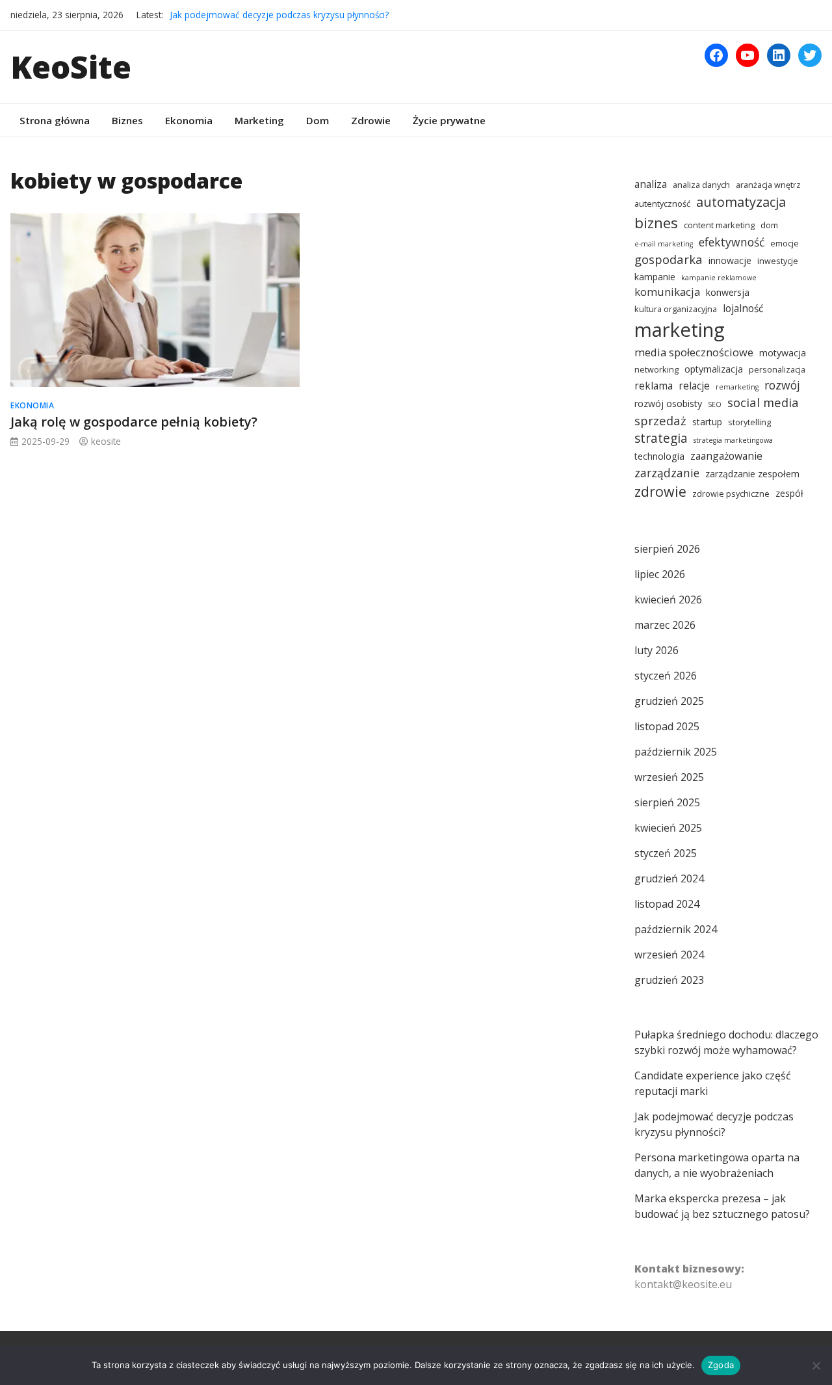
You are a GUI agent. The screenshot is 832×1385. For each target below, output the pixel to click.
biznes (656, 223)
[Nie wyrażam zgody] (815, 1365)
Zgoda (721, 1365)
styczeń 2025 (665, 853)
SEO (715, 404)
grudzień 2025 (669, 701)
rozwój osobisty (668, 403)
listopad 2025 (666, 726)
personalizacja (777, 369)
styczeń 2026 (665, 675)
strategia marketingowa (733, 440)
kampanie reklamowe (719, 277)
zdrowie (660, 491)
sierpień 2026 (667, 549)
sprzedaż (660, 420)
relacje (694, 385)
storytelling (749, 422)
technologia (659, 456)
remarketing (737, 386)
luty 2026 (656, 650)
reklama (653, 385)
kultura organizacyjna (675, 309)
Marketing (259, 120)
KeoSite (70, 67)
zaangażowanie (726, 456)
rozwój (782, 385)
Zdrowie (371, 120)
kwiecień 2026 (668, 599)
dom (769, 225)
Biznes (127, 120)
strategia (661, 438)
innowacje (729, 260)
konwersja (727, 292)
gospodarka (668, 259)
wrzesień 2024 (669, 954)
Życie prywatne (449, 120)
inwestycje (777, 261)
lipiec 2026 (659, 574)
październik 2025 (675, 752)
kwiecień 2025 (668, 828)
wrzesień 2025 (669, 777)
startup (707, 421)
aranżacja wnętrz (768, 185)
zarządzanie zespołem (752, 474)
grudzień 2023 (669, 980)
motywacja (782, 353)
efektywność (731, 242)
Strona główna (55, 120)
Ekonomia (189, 120)
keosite (106, 441)
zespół (789, 493)
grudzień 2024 (669, 878)
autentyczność (662, 203)
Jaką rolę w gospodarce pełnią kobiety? (133, 421)
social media (763, 402)
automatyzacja (741, 202)
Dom (317, 120)
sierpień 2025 (667, 802)
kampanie (654, 276)
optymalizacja (713, 369)
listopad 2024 (666, 904)
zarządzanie (666, 473)
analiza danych (701, 185)
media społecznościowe (693, 352)
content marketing (719, 225)
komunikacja (667, 291)
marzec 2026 (665, 625)
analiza (650, 184)
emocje (784, 243)
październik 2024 (675, 929)
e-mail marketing (663, 243)
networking (656, 369)
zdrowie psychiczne (731, 493)
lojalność (743, 308)
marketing (679, 330)
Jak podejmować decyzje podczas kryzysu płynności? (279, 14)
